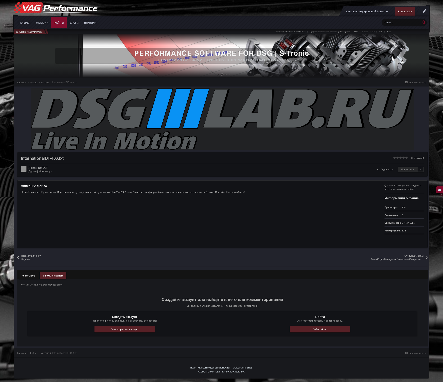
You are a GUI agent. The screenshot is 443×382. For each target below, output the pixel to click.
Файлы (59, 22)
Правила (90, 22)
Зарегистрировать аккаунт (124, 329)
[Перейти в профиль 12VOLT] (24, 169)
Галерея (24, 22)
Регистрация (405, 11)
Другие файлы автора (40, 171)
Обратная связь (243, 368)
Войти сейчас (320, 329)
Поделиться (386, 169)
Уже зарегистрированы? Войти (366, 11)
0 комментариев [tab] (53, 275)
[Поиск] (423, 22)
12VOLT (43, 168)
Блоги (74, 22)
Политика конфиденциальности (210, 368)
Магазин (42, 22)
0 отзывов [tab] (28, 275)
